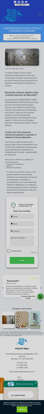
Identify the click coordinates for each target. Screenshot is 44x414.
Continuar (22, 409)
